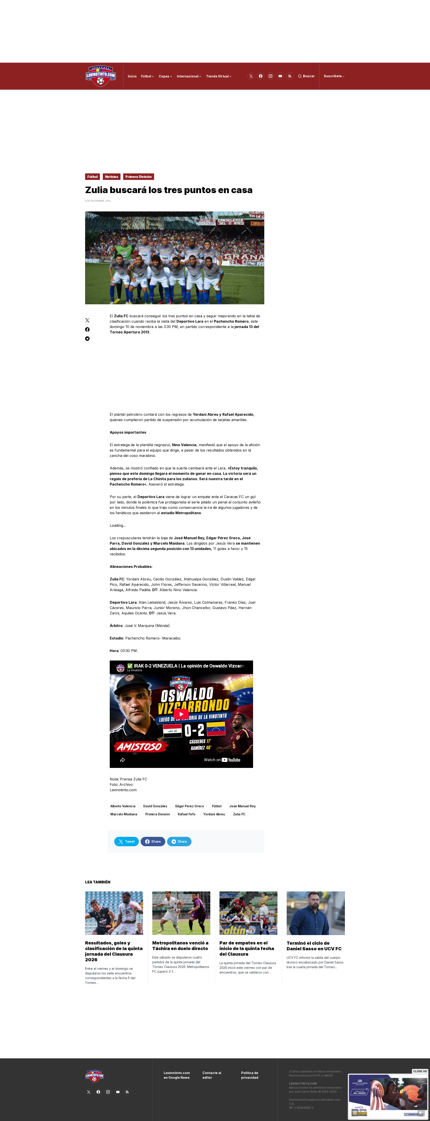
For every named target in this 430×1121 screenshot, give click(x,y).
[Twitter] (251, 76)
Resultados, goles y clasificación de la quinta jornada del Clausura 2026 (114, 951)
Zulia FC (239, 814)
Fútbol (92, 177)
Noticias (111, 177)
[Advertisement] (215, 31)
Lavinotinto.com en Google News (176, 1075)
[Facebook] (260, 76)
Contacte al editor (211, 1075)
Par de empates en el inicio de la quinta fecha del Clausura (246, 948)
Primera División (138, 177)
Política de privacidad (249, 1075)
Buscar (309, 76)
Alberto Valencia (122, 806)
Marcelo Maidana (123, 814)
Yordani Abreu (214, 814)
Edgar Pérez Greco (189, 806)
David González (155, 806)
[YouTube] (280, 76)
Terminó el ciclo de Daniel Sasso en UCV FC (314, 945)
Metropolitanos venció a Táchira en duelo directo (180, 945)
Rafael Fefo (186, 814)
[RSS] (289, 76)
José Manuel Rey (242, 806)
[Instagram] (270, 76)
